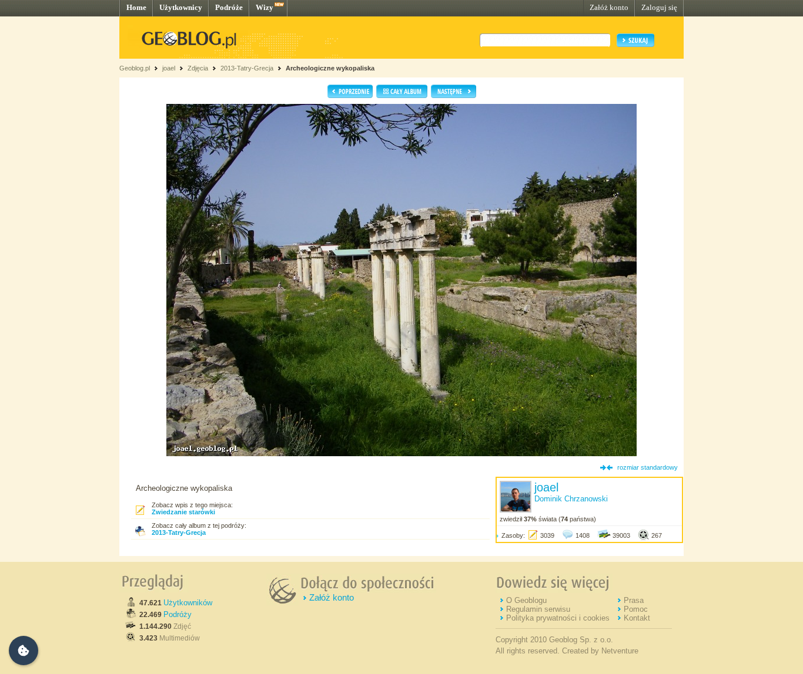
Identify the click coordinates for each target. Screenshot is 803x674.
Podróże (229, 7)
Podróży (177, 614)
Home (136, 7)
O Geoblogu (526, 600)
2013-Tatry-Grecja (246, 68)
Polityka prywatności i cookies (558, 618)
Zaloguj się (659, 7)
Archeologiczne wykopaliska (330, 68)
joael (168, 68)
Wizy (264, 7)
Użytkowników (187, 602)
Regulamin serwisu (538, 609)
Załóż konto (609, 7)
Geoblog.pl (134, 68)
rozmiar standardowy (647, 467)
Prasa (634, 600)
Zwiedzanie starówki (183, 511)
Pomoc (636, 609)
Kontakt (637, 618)
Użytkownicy (180, 7)
